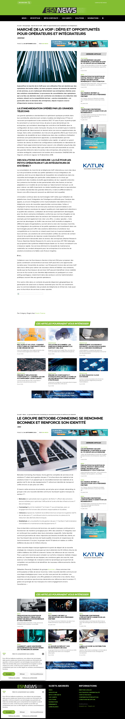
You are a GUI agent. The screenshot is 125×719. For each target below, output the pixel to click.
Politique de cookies (14, 716)
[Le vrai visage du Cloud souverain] (93, 364)
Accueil (19, 25)
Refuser (22, 712)
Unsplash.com (83, 706)
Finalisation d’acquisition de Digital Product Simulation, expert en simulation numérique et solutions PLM (93, 79)
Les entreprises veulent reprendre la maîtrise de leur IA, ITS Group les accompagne (93, 61)
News (82, 74)
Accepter (9, 712)
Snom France (40, 313)
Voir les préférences (36, 712)
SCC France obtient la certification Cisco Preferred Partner (93, 94)
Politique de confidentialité (29, 716)
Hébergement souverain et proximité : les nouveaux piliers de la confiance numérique (92, 346)
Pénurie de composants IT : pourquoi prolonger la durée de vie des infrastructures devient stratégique (62, 377)
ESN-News (45, 43)
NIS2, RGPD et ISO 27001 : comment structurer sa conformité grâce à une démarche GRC (31, 346)
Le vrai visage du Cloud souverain (89, 376)
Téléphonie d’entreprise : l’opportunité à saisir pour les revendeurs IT (94, 110)
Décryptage (26, 25)
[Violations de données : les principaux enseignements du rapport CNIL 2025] (62, 334)
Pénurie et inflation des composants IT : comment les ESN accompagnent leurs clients (31, 376)
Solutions (84, 58)
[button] (43, 692)
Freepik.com (91, 706)
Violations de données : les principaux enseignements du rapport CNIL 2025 (60, 346)
